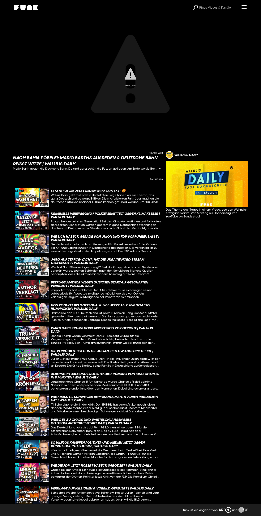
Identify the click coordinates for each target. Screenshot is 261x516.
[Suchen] (195, 7)
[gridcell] (88, 197)
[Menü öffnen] (244, 7)
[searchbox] (219, 7)
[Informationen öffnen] (160, 169)
